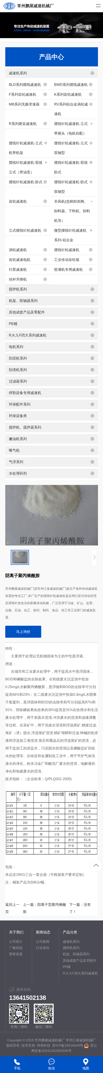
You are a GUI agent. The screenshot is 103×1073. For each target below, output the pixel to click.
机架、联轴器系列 (76, 954)
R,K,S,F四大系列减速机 (80, 973)
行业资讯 (42, 948)
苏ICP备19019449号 (67, 1045)
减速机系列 (71, 941)
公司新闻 (42, 941)
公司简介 (16, 941)
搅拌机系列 (71, 948)
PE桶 (66, 967)
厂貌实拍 (16, 948)
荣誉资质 (16, 954)
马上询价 (23, 632)
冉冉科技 (43, 1045)
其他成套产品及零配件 (79, 960)
